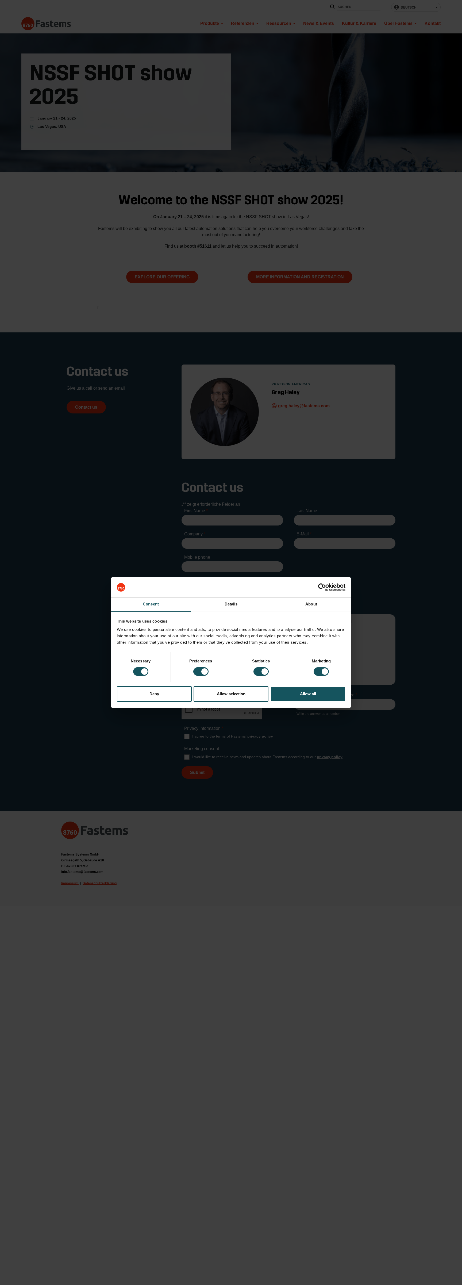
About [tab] (311, 604)
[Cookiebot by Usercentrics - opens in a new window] (322, 587)
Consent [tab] (151, 604)
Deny (154, 694)
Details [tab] (231, 604)
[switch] (201, 671)
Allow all (308, 694)
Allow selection (231, 694)
